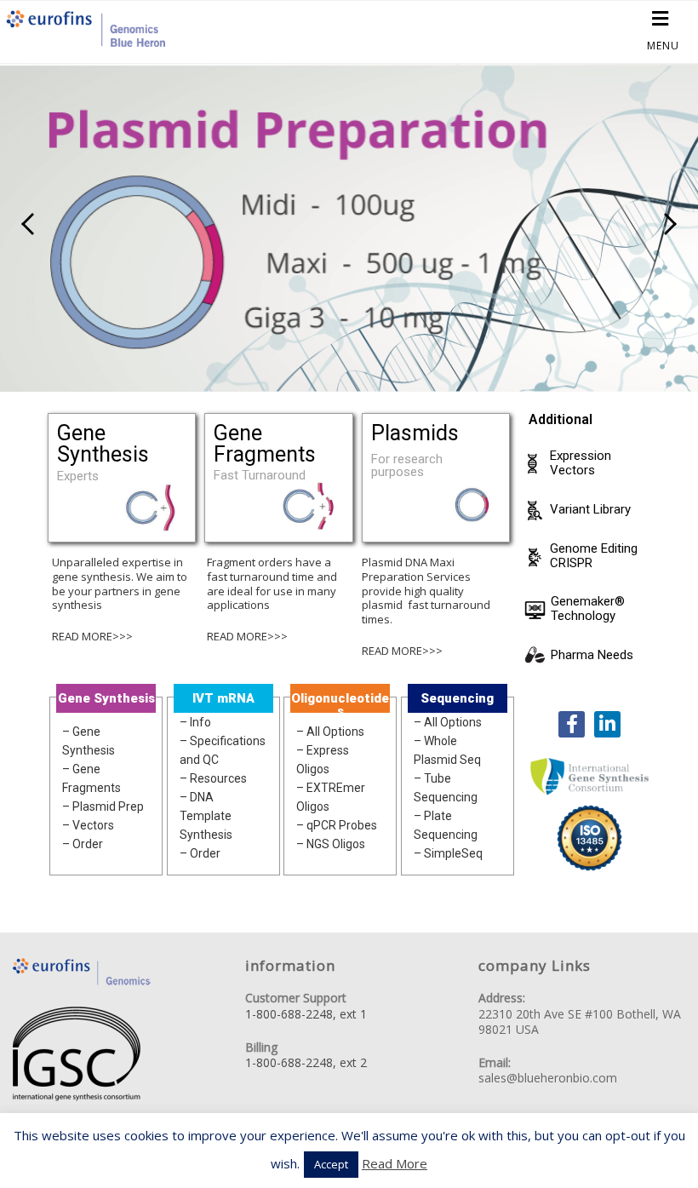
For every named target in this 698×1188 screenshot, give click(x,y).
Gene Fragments (265, 443)
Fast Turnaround (260, 475)
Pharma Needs (592, 655)
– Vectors (88, 825)
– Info (195, 722)
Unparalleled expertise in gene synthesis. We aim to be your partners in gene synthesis (119, 583)
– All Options (330, 731)
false (29, 224)
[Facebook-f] (571, 724)
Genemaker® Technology (588, 608)
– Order (82, 844)
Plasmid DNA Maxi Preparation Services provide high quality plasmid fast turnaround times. (426, 591)
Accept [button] (331, 1164)
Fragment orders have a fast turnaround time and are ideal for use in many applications (272, 583)
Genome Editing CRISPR (594, 556)
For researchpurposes (407, 466)
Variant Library (590, 509)
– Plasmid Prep (103, 806)
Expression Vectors (580, 463)
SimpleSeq (453, 853)
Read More (394, 1163)
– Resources (213, 778)
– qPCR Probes (336, 825)
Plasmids (415, 433)
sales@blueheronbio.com (547, 1078)
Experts (78, 476)
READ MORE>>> (92, 636)
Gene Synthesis (103, 443)
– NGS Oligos (330, 844)
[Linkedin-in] (607, 724)
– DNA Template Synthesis (206, 815)
